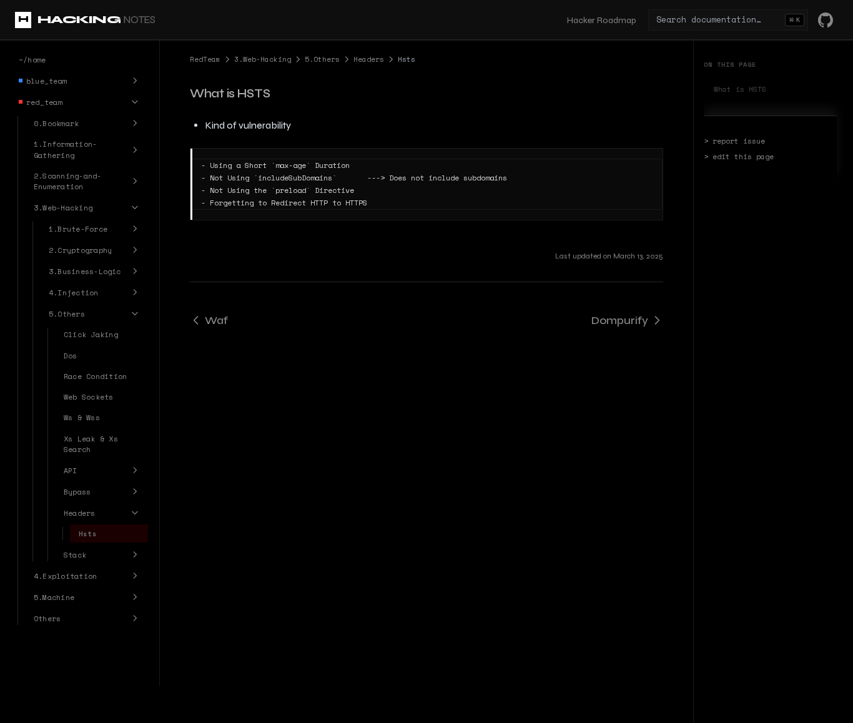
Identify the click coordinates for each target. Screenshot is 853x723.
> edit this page (739, 157)
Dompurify (619, 320)
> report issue (734, 141)
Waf (216, 320)
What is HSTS (740, 89)
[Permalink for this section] (280, 93)
